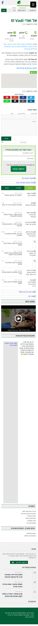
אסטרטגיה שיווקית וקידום (21, 615)
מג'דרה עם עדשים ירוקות (29, 511)
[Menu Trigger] (33, 4)
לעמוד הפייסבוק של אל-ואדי (26, 68)
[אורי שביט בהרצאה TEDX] (18, 292)
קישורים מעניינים (31, 523)
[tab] (30, 188)
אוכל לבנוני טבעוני (13, 44)
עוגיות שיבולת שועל (30, 518)
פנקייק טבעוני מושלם (30, 536)
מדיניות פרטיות (29, 617)
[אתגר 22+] (18, 296)
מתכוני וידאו (30, 301)
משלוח (14, 8)
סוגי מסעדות (22, 8)
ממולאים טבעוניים (21, 46)
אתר (12, 113)
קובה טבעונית (9, 46)
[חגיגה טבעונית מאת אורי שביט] (18, 182)
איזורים (34, 8)
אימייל (21, 113)
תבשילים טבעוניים (30, 49)
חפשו (3, 10)
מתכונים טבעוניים (16, 613)
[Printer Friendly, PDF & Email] (33, 72)
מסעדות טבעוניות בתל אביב (28, 514)
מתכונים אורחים (31, 516)
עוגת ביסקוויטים (31, 521)
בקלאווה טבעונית (26, 44)
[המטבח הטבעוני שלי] (18, 178)
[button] (2, 142)
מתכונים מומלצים (31, 533)
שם (34, 113)
